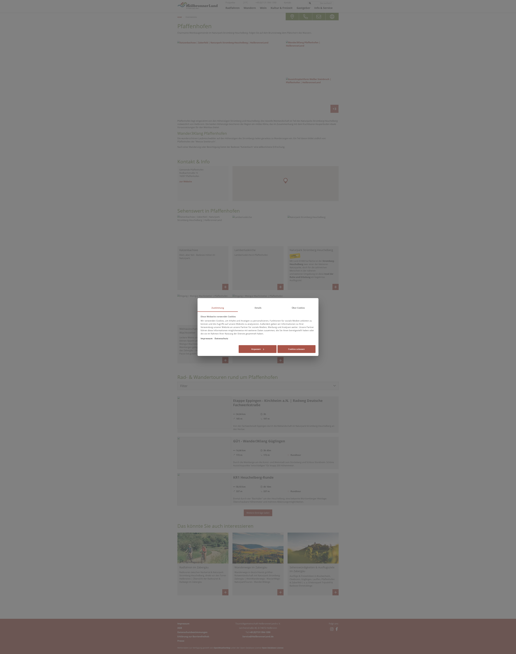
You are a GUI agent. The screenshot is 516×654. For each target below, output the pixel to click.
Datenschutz (221, 338)
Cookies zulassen (296, 349)
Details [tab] (258, 307)
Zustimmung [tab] (218, 307)
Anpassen (256, 349)
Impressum (207, 338)
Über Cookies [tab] (298, 307)
